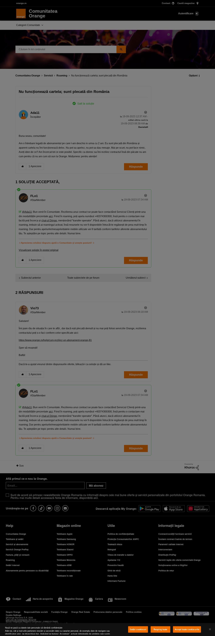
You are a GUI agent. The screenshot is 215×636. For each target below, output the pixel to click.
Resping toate (160, 629)
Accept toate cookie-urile (187, 629)
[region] (107, 629)
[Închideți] (210, 629)
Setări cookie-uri (138, 629)
